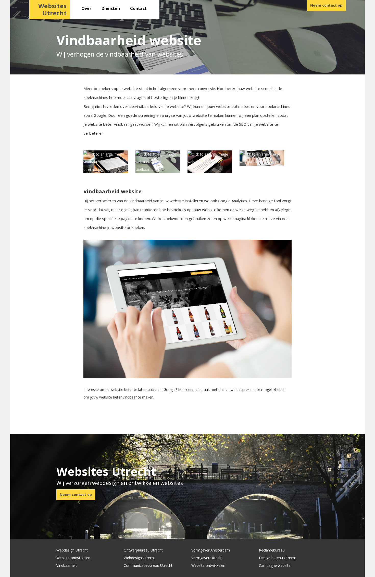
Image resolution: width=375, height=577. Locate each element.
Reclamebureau (272, 550)
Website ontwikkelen (73, 557)
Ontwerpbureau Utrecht (143, 550)
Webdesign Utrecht (72, 550)
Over (86, 8)
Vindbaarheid (67, 565)
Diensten (111, 8)
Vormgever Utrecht (207, 557)
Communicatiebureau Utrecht (148, 565)
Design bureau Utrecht (277, 557)
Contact (138, 8)
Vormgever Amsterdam (210, 550)
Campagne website (275, 565)
